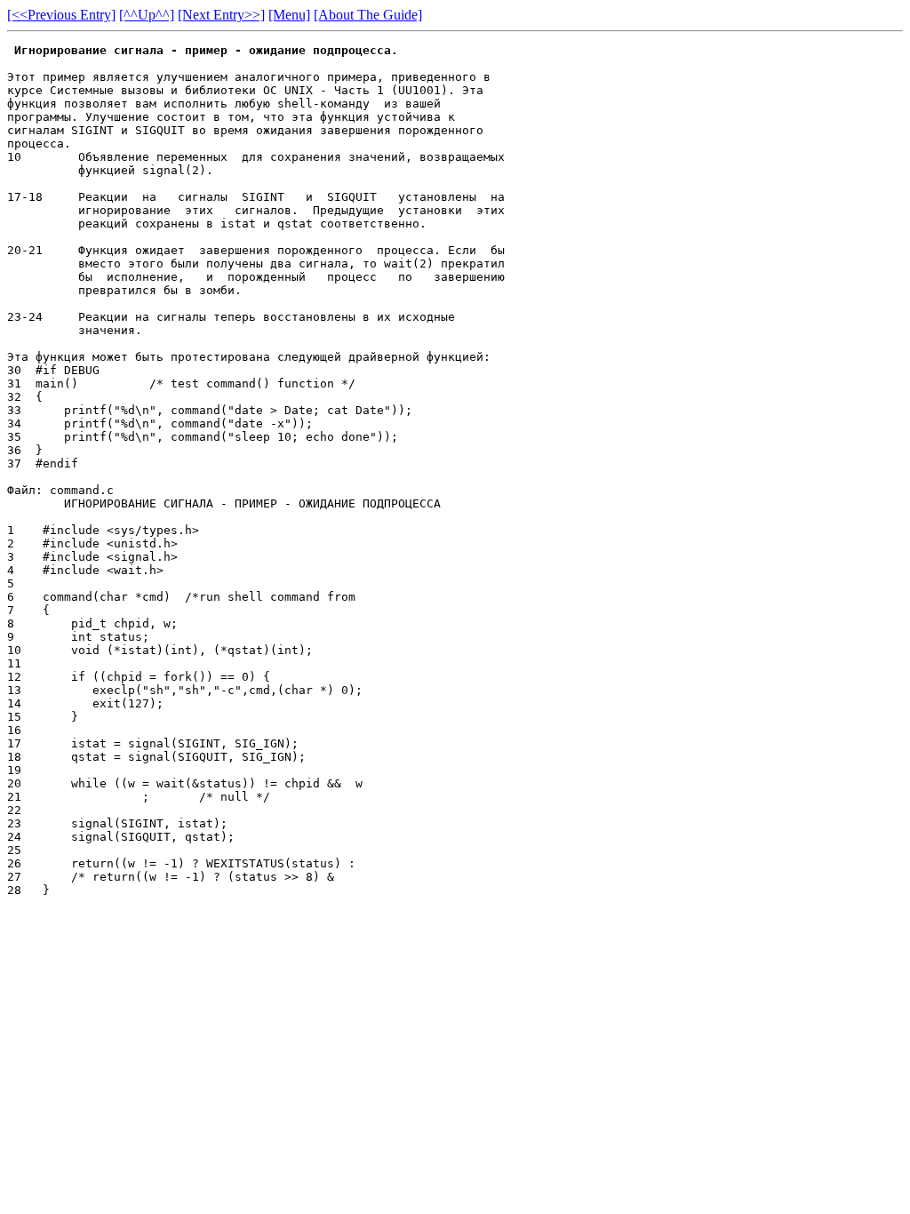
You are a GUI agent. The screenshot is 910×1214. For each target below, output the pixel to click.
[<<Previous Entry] (61, 14)
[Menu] (289, 14)
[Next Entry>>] (221, 14)
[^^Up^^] (146, 14)
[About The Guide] (368, 14)
